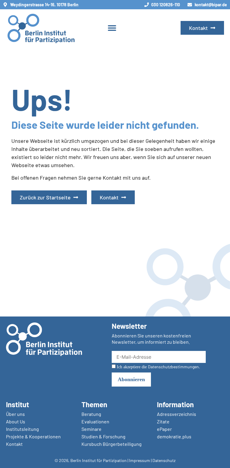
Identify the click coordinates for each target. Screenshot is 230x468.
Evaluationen (95, 421)
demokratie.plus (174, 436)
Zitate (163, 421)
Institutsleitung (22, 429)
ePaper (164, 429)
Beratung (91, 414)
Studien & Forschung (103, 436)
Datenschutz (163, 460)
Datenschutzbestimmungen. (174, 366)
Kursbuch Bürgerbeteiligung (111, 444)
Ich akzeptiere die (158, 366)
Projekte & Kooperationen (33, 436)
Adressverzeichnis (176, 414)
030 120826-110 (165, 4)
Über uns (15, 414)
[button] (112, 28)
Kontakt (14, 444)
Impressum (139, 460)
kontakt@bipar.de (211, 4)
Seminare (91, 429)
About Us (15, 421)
